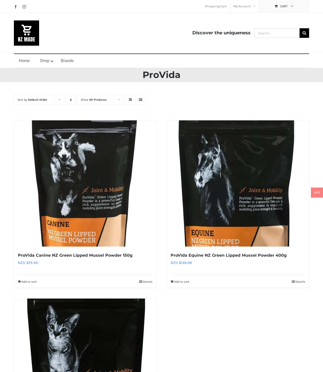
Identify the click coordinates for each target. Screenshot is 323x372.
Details (147, 281)
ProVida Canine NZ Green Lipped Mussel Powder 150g (75, 255)
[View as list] (140, 100)
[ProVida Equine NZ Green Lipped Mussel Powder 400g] (238, 183)
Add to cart (29, 281)
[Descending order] (71, 100)
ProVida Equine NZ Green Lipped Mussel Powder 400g (229, 255)
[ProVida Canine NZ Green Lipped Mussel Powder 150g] (85, 183)
